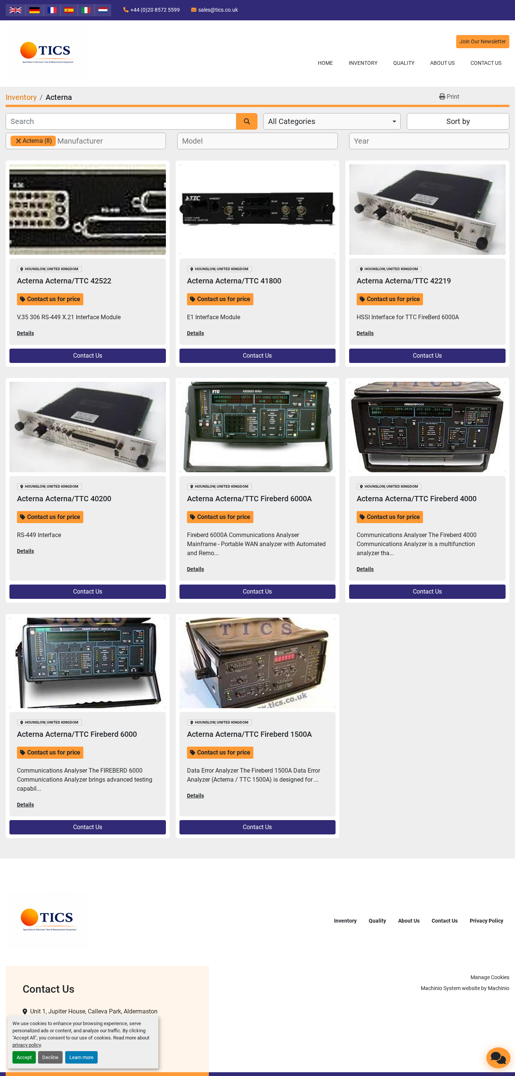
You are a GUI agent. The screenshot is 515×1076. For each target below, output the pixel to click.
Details (25, 333)
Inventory (363, 63)
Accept (24, 1057)
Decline (50, 1057)
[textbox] (84, 141)
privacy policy (26, 1045)
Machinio (498, 988)
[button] (363, 63)
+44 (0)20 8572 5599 (155, 10)
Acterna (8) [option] (31, 140)
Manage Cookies (490, 977)
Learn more (81, 1057)
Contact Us (486, 63)
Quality (403, 63)
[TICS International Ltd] (48, 920)
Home (325, 63)
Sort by (458, 121)
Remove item (18, 141)
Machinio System (441, 988)
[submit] (247, 121)
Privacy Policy (486, 921)
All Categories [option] (291, 121)
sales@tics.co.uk (218, 10)
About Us (442, 63)
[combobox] (332, 121)
